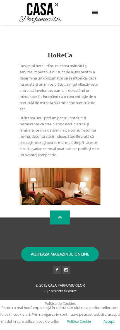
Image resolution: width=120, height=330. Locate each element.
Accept (109, 321)
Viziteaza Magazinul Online (60, 254)
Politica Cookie (79, 321)
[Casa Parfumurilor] (40, 12)
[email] (66, 270)
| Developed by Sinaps (60, 291)
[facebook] (57, 270)
